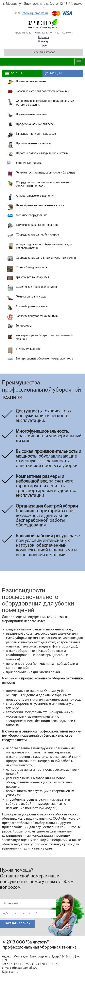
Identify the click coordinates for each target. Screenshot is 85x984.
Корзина (43, 37)
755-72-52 (22, 33)
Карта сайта (10, 972)
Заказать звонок (17, 923)
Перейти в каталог (43, 52)
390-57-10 (42, 33)
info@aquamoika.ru (35, 13)
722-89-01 (63, 33)
